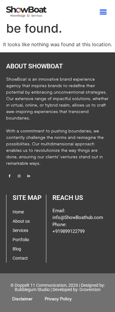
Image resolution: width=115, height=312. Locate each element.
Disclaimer (22, 298)
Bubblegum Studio (32, 289)
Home (18, 211)
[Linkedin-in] (28, 175)
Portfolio (21, 239)
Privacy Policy (58, 298)
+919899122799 (68, 231)
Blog (17, 248)
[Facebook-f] (9, 175)
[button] (103, 12)
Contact (20, 258)
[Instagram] (19, 175)
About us (21, 221)
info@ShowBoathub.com (77, 217)
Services (20, 230)
